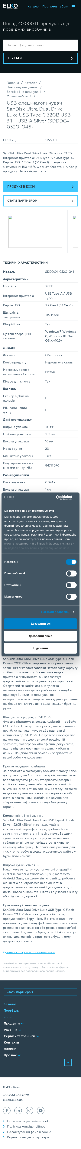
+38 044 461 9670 (16, 1095)
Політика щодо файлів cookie (29, 1121)
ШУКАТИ (15, 58)
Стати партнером (22, 201)
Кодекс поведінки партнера (28, 1137)
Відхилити (40, 648)
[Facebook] (7, 1110)
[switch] (71, 573)
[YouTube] (40, 1110)
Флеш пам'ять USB (21, 96)
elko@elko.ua (13, 1100)
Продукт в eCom (21, 187)
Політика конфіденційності (27, 1126)
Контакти (11, 1042)
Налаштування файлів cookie (29, 1132)
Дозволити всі (40, 623)
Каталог (34, 6)
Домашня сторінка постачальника (29, 952)
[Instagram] (29, 1110)
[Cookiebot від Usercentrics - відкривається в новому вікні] (60, 497)
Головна (13, 83)
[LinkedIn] (18, 1110)
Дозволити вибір (40, 636)
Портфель (49, 6)
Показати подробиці (55, 611)
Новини (10, 1049)
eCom (64, 6)
